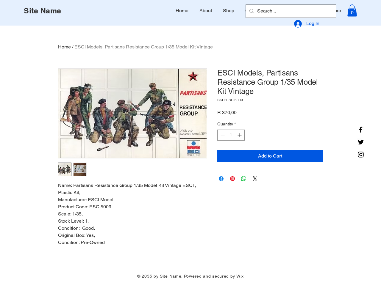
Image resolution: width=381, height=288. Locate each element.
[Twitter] (361, 142)
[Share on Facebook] (221, 178)
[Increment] (240, 135)
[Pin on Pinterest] (232, 178)
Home (64, 47)
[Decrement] (222, 135)
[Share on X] (255, 178)
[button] (352, 10)
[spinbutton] (231, 135)
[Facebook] (361, 129)
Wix (240, 276)
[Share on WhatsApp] (243, 178)
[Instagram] (361, 154)
